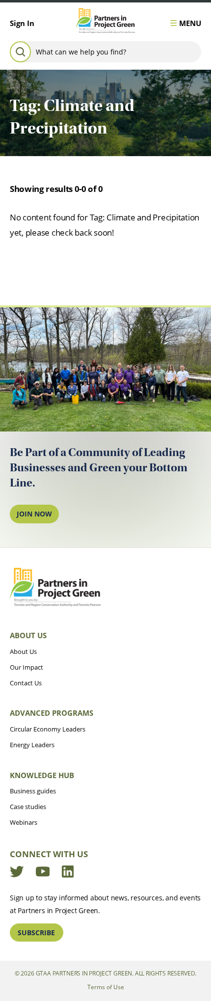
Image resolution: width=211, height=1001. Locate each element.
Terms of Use (105, 987)
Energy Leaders (32, 744)
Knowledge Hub (42, 775)
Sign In (22, 23)
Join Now (34, 513)
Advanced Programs (51, 713)
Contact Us (26, 682)
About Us (28, 635)
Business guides (33, 790)
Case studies (28, 806)
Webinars (23, 822)
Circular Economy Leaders (47, 729)
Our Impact (26, 667)
